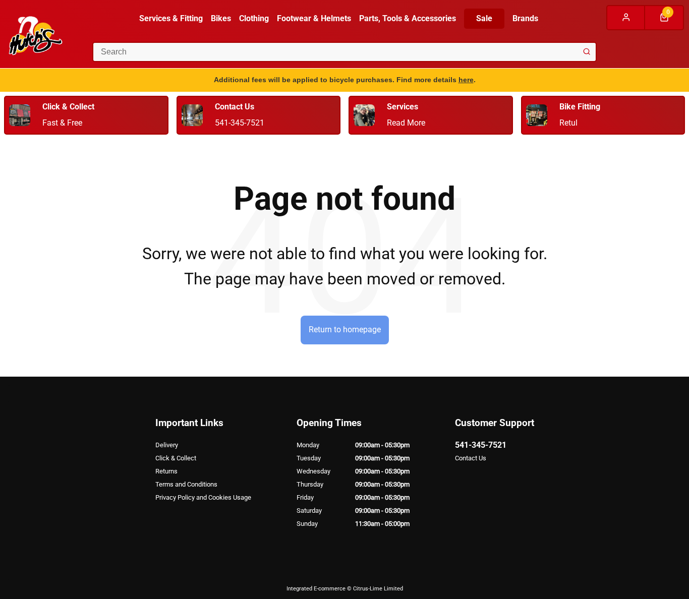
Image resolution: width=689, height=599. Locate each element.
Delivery (166, 445)
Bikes (221, 18)
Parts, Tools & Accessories (407, 18)
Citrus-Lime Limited (378, 588)
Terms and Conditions (186, 484)
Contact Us (470, 458)
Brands (525, 18)
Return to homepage (345, 329)
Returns (166, 471)
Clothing (254, 18)
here (466, 80)
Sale (484, 18)
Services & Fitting (171, 18)
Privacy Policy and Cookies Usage (203, 497)
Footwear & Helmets (314, 18)
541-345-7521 (480, 445)
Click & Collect (175, 458)
